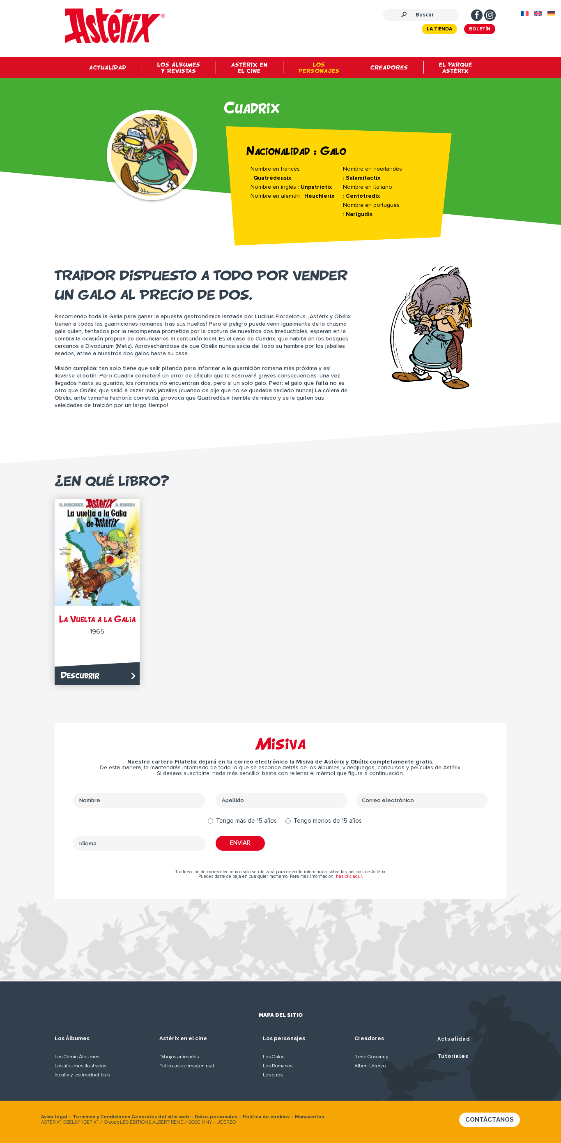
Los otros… (274, 1075)
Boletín (479, 29)
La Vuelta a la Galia (97, 619)
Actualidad (453, 1039)
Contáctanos (489, 1119)
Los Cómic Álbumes (77, 1057)
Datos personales (216, 1117)
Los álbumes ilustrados (80, 1066)
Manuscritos (309, 1117)
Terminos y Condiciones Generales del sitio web (131, 1117)
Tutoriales (453, 1056)
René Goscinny (371, 1057)
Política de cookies (266, 1117)
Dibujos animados (179, 1057)
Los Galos (273, 1057)
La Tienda (439, 29)
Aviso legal (54, 1117)
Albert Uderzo (370, 1066)
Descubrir (80, 675)
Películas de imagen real (186, 1066)
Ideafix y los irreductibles (82, 1075)
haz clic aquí (349, 876)
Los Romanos (277, 1066)
